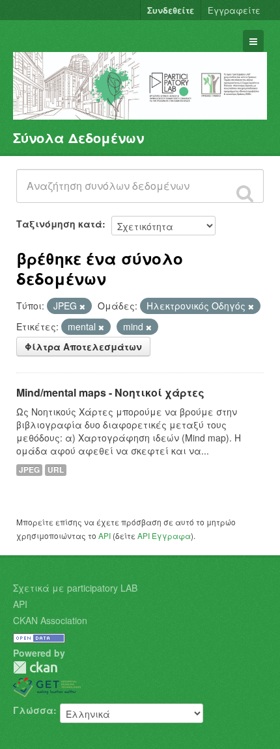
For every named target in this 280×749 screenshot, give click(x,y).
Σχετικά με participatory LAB (75, 587)
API (104, 535)
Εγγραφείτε (234, 10)
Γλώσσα (33, 709)
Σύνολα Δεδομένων (78, 137)
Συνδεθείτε (170, 10)
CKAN (35, 667)
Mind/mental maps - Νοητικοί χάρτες (110, 392)
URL (56, 469)
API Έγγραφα (164, 535)
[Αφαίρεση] (82, 306)
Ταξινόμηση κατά (59, 223)
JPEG (29, 469)
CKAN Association (50, 620)
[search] (245, 193)
